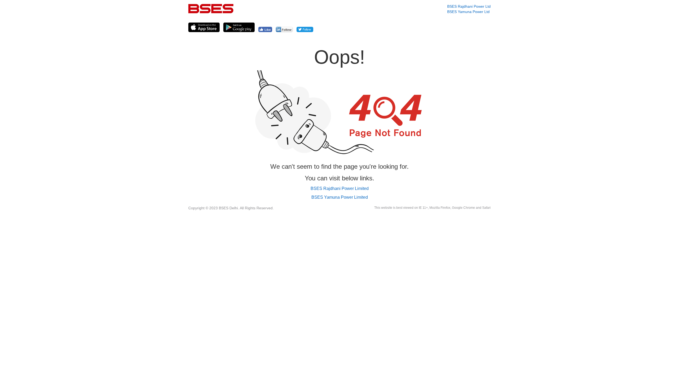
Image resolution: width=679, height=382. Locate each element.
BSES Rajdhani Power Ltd (469, 6)
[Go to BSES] (210, 8)
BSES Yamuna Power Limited (339, 197)
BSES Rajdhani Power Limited (340, 188)
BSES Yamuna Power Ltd (468, 12)
